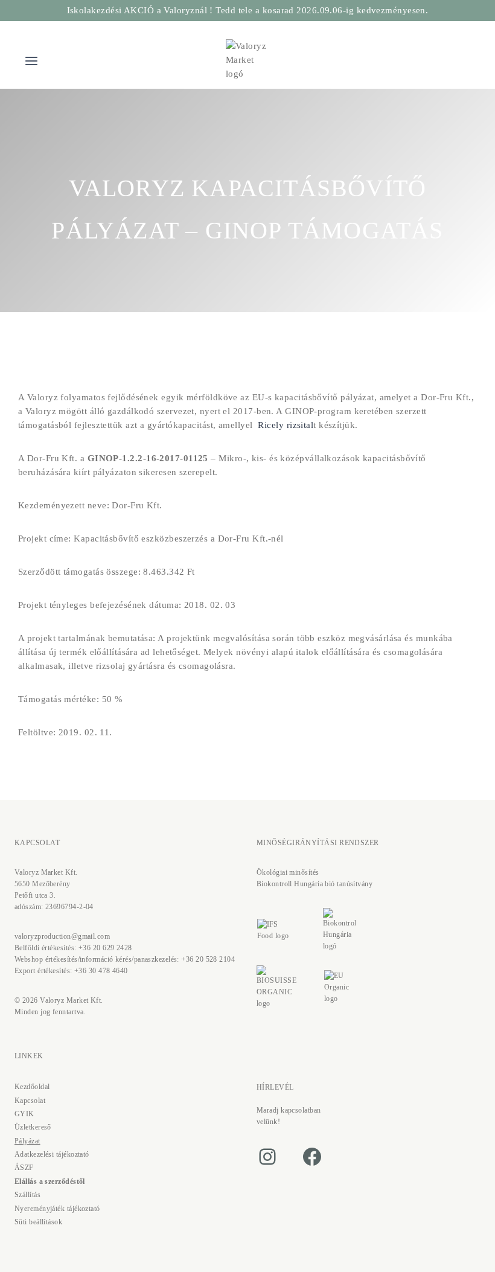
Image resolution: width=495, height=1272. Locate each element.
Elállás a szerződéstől (49, 1181)
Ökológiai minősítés (288, 872)
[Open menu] (31, 60)
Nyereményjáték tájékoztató (57, 1208)
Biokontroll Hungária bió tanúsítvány (314, 884)
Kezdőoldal (32, 1086)
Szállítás (27, 1195)
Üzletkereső (32, 1127)
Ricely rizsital (285, 425)
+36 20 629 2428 (105, 948)
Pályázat (27, 1141)
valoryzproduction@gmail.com (62, 936)
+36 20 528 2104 (208, 959)
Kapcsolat (29, 1100)
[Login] (442, 61)
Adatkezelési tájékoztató (51, 1154)
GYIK (24, 1114)
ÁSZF (24, 1167)
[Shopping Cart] (465, 61)
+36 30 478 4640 (101, 971)
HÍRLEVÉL (275, 1087)
